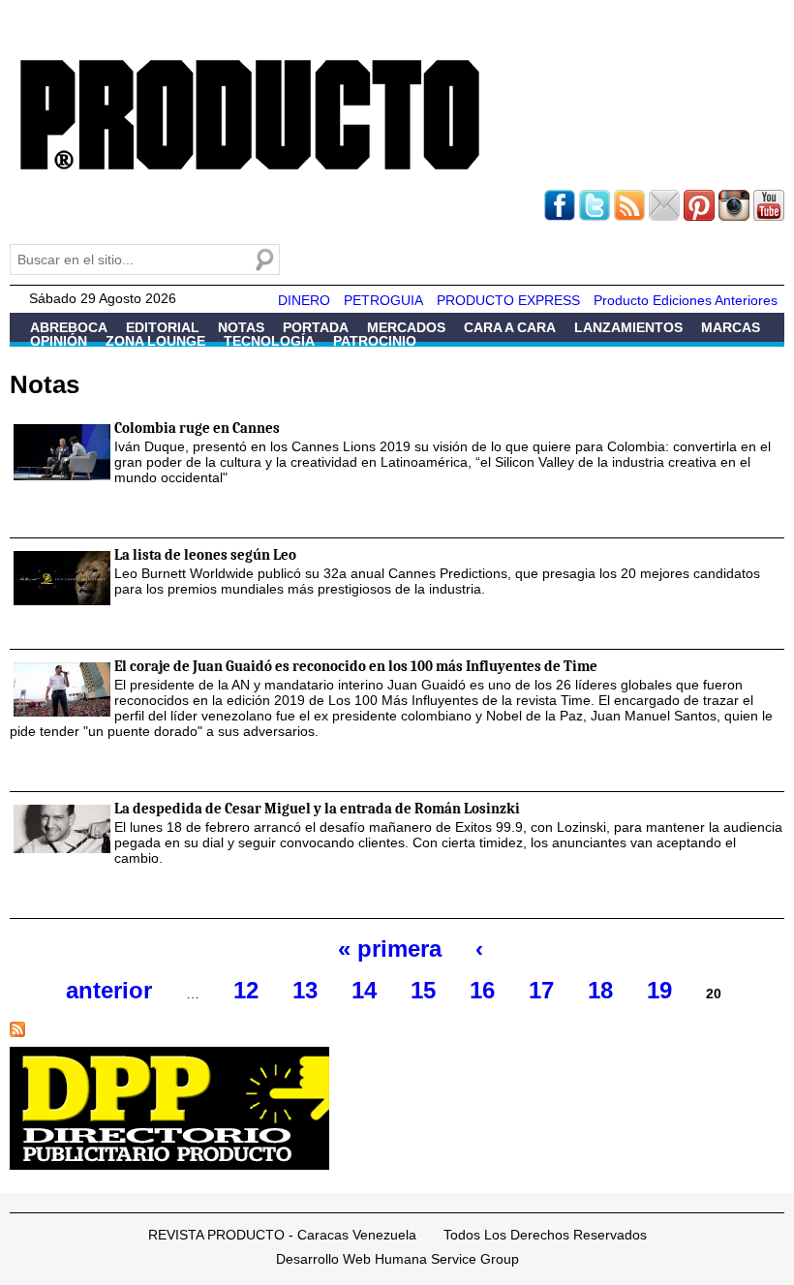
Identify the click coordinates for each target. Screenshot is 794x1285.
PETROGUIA (383, 300)
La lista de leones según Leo (205, 555)
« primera (390, 948)
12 (246, 990)
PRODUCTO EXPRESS (508, 300)
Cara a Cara (510, 327)
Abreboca (68, 327)
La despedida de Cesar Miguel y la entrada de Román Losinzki (317, 808)
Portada (316, 327)
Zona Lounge (155, 341)
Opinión (58, 341)
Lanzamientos (628, 327)
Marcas (730, 327)
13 (305, 990)
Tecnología (269, 341)
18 (600, 990)
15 (423, 990)
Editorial (162, 327)
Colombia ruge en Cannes (197, 428)
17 (541, 990)
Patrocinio (374, 341)
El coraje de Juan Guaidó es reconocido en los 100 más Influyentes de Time (355, 666)
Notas (241, 327)
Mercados (406, 327)
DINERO (304, 300)
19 (659, 990)
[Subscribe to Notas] (17, 1037)
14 (364, 990)
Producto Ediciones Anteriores (686, 300)
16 (482, 990)
